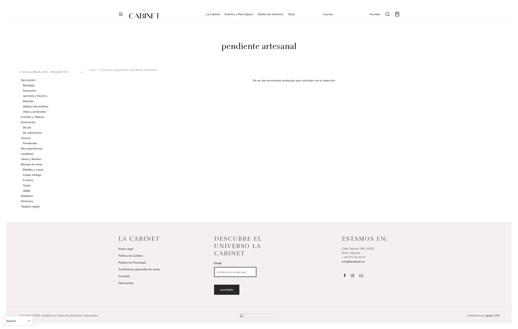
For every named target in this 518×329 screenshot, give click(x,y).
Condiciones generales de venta (139, 269)
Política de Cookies (130, 255)
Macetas (28, 101)
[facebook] (344, 276)
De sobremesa (32, 132)
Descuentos (126, 283)
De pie (27, 127)
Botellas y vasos (33, 169)
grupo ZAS (492, 315)
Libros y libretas (31, 159)
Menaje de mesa (31, 164)
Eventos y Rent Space (239, 14)
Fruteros (28, 180)
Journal (327, 14)
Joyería (25, 138)
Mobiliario (27, 196)
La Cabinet (213, 14)
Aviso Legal (125, 248)
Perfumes (27, 201)
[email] (361, 276)
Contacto (124, 276)
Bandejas (29, 85)
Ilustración (29, 90)
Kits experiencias (31, 148)
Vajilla (26, 190)
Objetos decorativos (35, 106)
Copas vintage (32, 174)
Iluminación (28, 122)
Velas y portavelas (34, 111)
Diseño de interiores (270, 14)
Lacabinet (27, 153)
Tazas (26, 185)
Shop (291, 14)
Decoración (28, 80)
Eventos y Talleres (32, 117)
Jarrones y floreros (35, 95)
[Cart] (397, 14)
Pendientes (30, 143)
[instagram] (352, 276)
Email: (218, 263)
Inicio (93, 70)
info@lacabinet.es (353, 261)
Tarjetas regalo (30, 206)
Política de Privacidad (132, 262)
